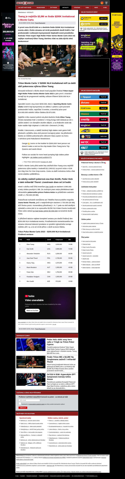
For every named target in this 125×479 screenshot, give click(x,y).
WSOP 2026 (86, 259)
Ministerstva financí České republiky (86, 455)
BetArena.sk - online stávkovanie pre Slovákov (33, 440)
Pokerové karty (86, 244)
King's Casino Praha (88, 250)
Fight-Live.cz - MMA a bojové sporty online (32, 423)
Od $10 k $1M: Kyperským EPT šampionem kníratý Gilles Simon (61, 376)
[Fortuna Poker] (117, 70)
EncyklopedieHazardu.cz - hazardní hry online (61, 426)
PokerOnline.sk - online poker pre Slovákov (60, 446)
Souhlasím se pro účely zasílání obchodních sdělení (43, 404)
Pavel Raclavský (40, 23)
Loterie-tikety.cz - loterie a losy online (58, 429)
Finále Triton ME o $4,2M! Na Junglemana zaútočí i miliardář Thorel (61, 359)
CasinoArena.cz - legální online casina (59, 423)
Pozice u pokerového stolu (90, 208)
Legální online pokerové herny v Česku (93, 223)
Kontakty (22, 476)
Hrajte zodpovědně (22, 322)
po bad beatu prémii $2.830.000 (45, 211)
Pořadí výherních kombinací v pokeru (92, 194)
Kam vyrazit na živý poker (89, 241)
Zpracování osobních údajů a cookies (60, 476)
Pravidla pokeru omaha (89, 211)
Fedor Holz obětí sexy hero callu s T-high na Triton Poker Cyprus (60, 341)
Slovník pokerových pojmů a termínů (92, 205)
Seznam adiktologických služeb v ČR (53, 471)
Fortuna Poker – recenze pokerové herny (93, 169)
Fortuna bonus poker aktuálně (90, 181)
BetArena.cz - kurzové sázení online (30, 420)
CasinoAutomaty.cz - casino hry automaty (60, 432)
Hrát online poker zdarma (89, 226)
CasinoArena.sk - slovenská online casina (60, 443)
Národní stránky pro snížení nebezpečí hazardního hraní (86, 471)
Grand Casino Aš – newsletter (90, 256)
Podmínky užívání (43, 476)
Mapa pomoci (67, 471)
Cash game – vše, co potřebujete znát (93, 202)
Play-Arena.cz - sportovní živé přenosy (59, 435)
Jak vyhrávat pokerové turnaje (90, 199)
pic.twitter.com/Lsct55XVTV (41, 157)
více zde (54, 324)
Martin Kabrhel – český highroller (91, 267)
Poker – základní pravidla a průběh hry (93, 191)
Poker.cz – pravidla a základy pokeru (58, 420)
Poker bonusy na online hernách (91, 229)
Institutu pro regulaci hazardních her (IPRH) (54, 457)
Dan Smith (50, 187)
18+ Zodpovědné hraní (78, 476)
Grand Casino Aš (87, 253)
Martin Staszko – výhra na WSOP (91, 264)
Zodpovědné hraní (87, 457)
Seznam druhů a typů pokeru (90, 214)
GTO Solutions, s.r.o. (92, 476)
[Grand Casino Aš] (8, 70)
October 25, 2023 (46, 162)
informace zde (50, 465)
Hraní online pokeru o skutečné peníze (93, 232)
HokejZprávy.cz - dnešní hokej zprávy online (32, 429)
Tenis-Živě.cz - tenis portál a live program (31, 432)
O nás (17, 476)
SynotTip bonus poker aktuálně (91, 179)
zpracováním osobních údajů (36, 404)
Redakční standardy (32, 476)
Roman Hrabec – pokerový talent (91, 261)
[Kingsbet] (93, 56)
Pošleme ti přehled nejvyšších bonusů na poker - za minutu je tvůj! (43, 397)
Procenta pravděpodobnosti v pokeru (92, 196)
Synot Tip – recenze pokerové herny (92, 166)
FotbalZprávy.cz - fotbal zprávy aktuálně (31, 426)
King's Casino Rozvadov (89, 247)
